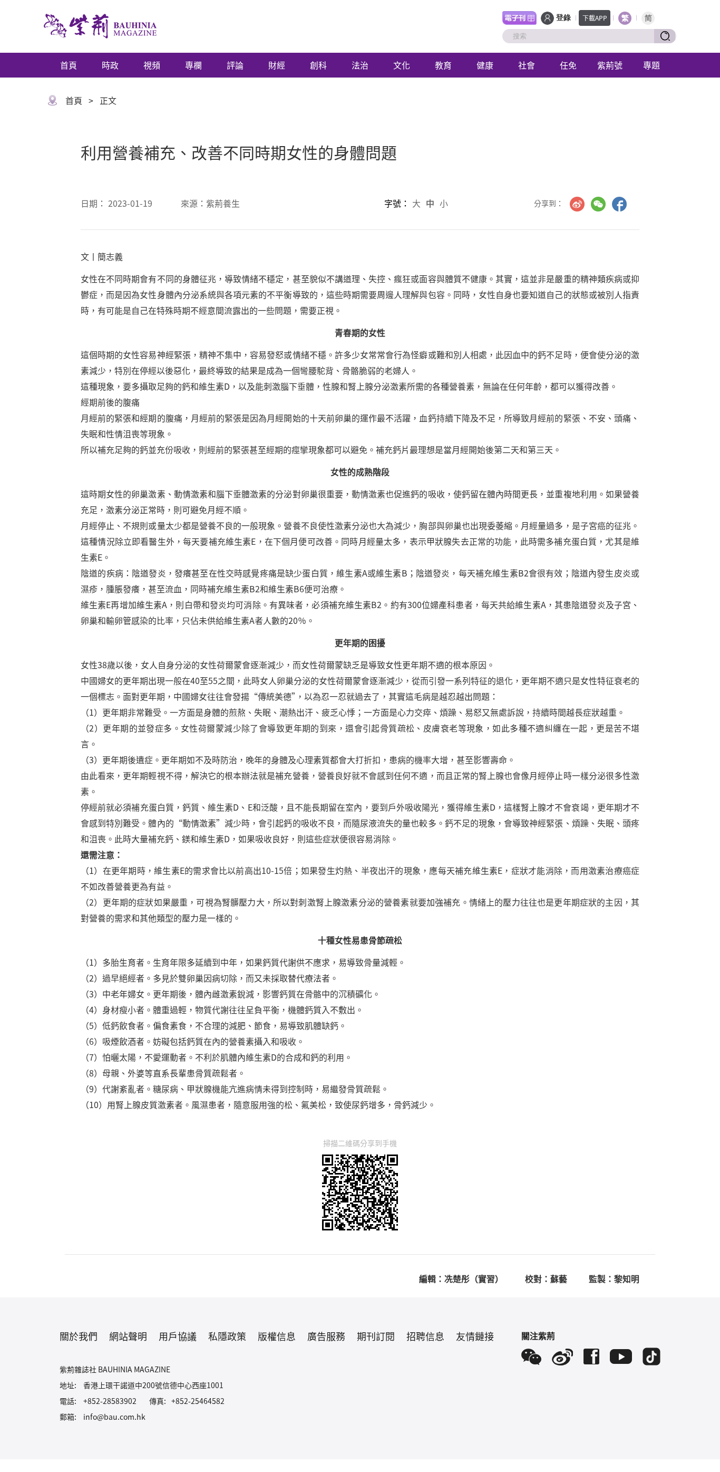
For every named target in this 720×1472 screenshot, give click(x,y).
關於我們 (79, 1336)
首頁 (68, 65)
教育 (443, 65)
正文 (108, 100)
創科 (318, 65)
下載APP (594, 17)
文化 (401, 65)
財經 (276, 65)
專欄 (193, 65)
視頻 (151, 65)
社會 (526, 65)
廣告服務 (326, 1336)
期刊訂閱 (376, 1336)
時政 (110, 65)
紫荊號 (609, 65)
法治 (360, 65)
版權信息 (277, 1336)
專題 (651, 65)
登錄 (563, 18)
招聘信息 (425, 1336)
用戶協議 (178, 1336)
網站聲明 (128, 1336)
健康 (484, 65)
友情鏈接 (475, 1336)
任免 (568, 65)
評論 (235, 65)
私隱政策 (227, 1336)
